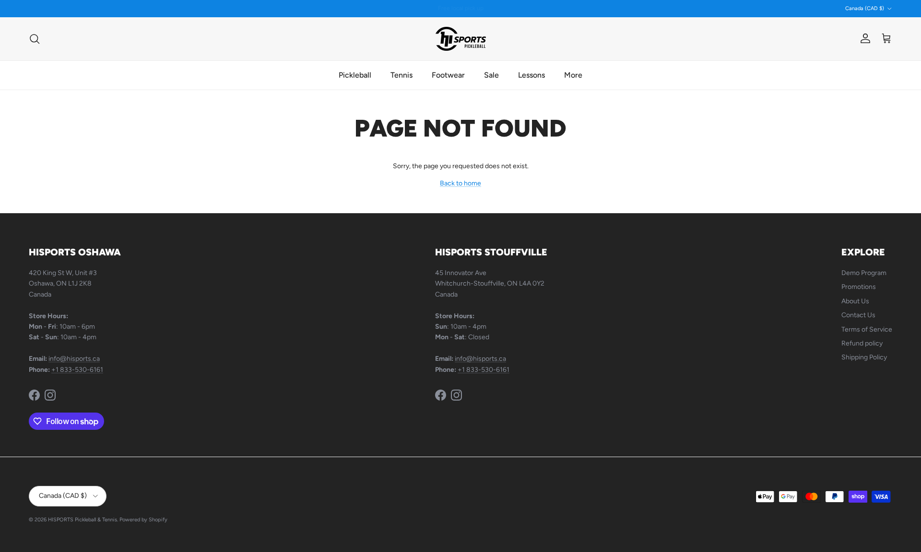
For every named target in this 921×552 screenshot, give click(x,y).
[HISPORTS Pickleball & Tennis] (461, 39)
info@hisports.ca (74, 359)
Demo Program (863, 273)
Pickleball (355, 75)
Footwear (448, 75)
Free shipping (435, 11)
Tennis (401, 75)
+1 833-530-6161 (77, 370)
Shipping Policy (864, 357)
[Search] (34, 39)
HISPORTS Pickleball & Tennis (82, 520)
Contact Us (858, 315)
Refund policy (862, 343)
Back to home (460, 183)
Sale (491, 75)
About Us (855, 301)
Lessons (531, 75)
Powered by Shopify (143, 520)
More (573, 75)
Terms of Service (866, 329)
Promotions (858, 287)
